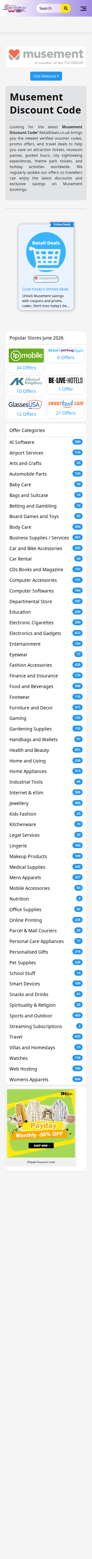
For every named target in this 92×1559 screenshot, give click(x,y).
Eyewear (44, 654)
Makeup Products (44, 856)
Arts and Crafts (44, 463)
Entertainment (44, 644)
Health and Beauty (44, 750)
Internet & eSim (44, 792)
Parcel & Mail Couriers (44, 930)
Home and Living (44, 761)
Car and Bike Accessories (44, 548)
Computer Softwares (44, 591)
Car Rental (44, 559)
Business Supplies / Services (44, 537)
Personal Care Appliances (44, 941)
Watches (44, 1058)
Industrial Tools (44, 782)
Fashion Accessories (44, 665)
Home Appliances (44, 771)
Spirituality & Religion (44, 1005)
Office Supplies (44, 909)
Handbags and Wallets (44, 739)
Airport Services (44, 453)
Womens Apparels (44, 1079)
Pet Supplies (44, 962)
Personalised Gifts (44, 952)
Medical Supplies (44, 867)
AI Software (44, 442)
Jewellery (44, 803)
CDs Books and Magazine (44, 569)
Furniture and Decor (44, 707)
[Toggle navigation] (83, 8)
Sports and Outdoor (44, 1015)
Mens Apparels (44, 877)
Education (44, 612)
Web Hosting (44, 1069)
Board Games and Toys (44, 516)
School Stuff (44, 973)
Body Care (44, 527)
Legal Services (44, 835)
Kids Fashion (44, 814)
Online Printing (44, 920)
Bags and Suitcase (44, 495)
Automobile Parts (44, 474)
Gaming (44, 718)
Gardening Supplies (44, 729)
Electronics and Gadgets (44, 633)
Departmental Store (44, 601)
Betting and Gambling (44, 506)
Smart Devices (44, 983)
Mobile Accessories (44, 888)
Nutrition (44, 899)
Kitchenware (44, 824)
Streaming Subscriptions (44, 1026)
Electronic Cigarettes (44, 622)
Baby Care (44, 484)
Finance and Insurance (44, 675)
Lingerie (44, 845)
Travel (44, 1037)
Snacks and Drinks (44, 994)
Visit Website (45, 76)
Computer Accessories (44, 580)
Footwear (44, 697)
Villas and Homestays (44, 1047)
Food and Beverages (44, 686)
